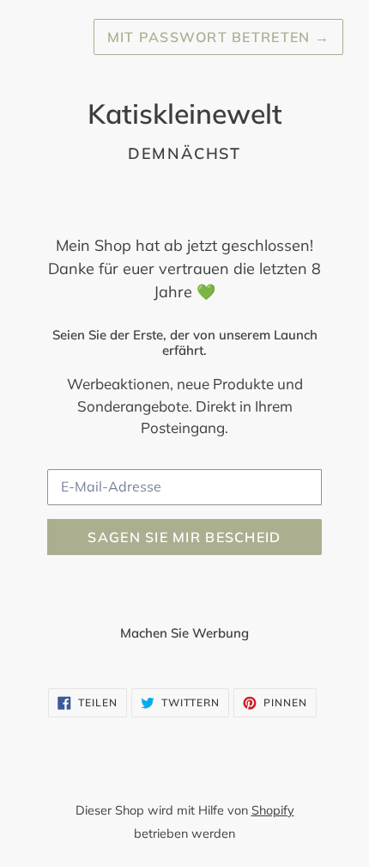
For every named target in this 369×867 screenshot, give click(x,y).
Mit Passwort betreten (218, 37)
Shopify (272, 810)
